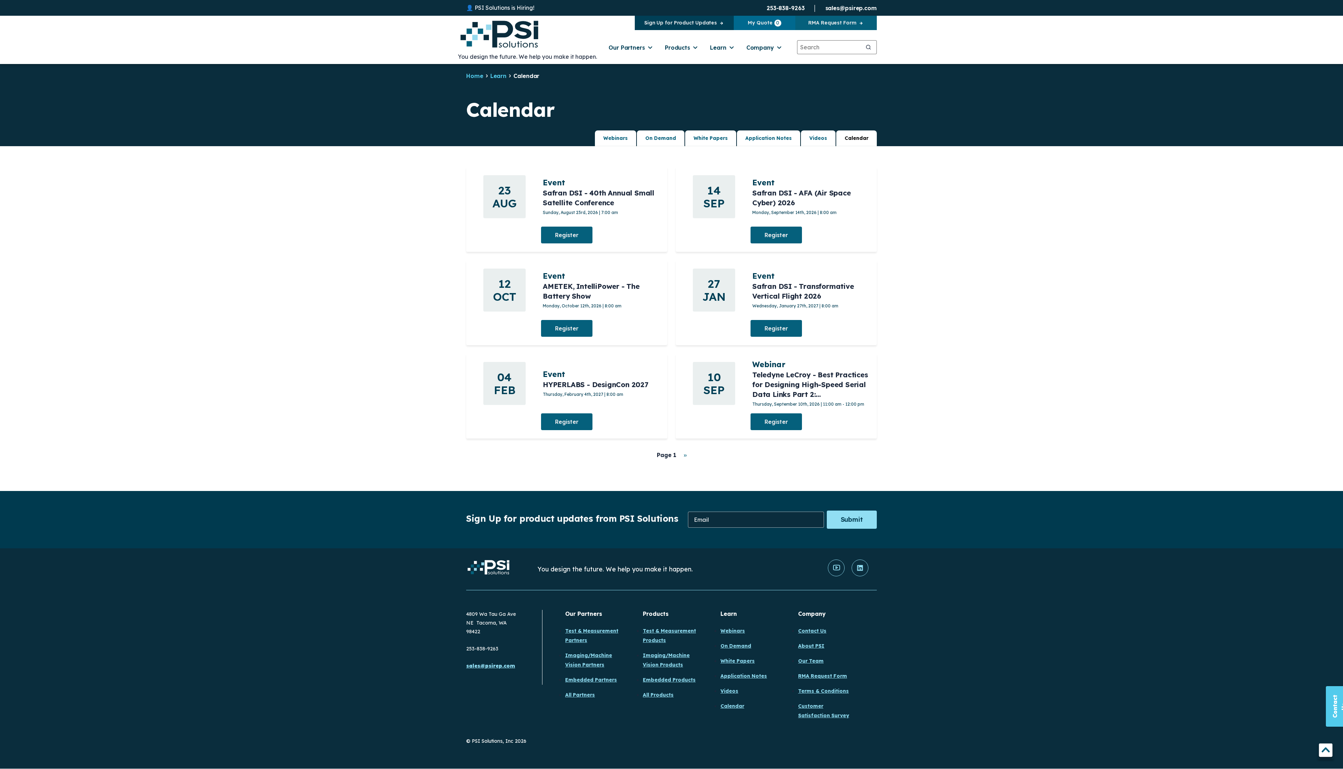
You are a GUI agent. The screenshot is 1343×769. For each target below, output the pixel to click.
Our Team (811, 661)
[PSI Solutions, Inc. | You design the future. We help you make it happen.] (488, 569)
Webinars (615, 138)
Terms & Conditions (823, 691)
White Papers (711, 138)
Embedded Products (669, 680)
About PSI (811, 646)
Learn (718, 47)
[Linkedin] (860, 574)
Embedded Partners (591, 680)
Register (566, 235)
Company (760, 47)
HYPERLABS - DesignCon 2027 (595, 384)
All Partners (580, 695)
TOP (1326, 751)
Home (474, 75)
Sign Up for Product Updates (680, 23)
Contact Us (812, 631)
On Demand (660, 138)
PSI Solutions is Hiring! (504, 7)
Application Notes (768, 138)
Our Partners (627, 47)
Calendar (856, 138)
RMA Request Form (832, 23)
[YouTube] (836, 574)
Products (677, 47)
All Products (658, 695)
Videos (818, 138)
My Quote (763, 23)
